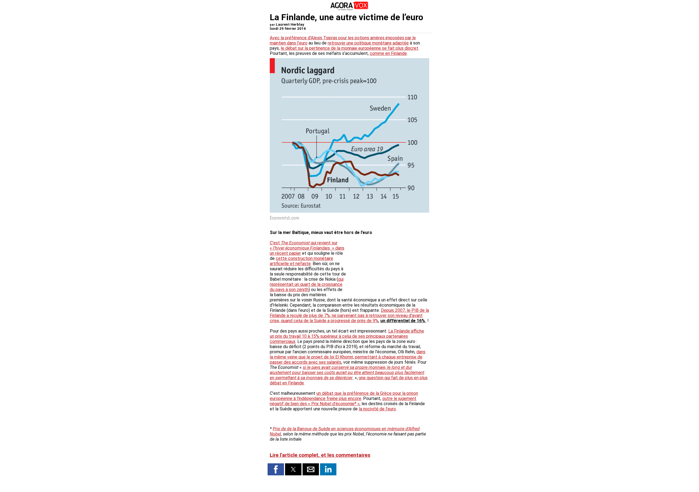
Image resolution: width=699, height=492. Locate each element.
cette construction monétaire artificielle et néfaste (301, 261)
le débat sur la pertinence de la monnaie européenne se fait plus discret (349, 48)
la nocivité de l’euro (377, 408)
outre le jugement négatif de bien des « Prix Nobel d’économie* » (343, 401)
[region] (388, 263)
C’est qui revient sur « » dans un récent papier (307, 248)
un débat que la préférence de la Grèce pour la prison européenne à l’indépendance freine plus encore (344, 396)
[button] (276, 469)
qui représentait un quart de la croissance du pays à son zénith (306, 284)
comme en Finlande (388, 53)
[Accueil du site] (349, 9)
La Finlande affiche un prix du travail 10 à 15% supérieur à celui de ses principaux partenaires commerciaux (347, 336)
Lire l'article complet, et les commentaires (320, 455)
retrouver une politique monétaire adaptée (368, 43)
